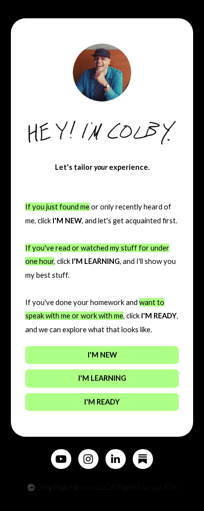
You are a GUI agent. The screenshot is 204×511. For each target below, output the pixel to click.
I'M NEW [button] (102, 355)
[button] (61, 459)
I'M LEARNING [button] (102, 378)
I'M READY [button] (102, 402)
